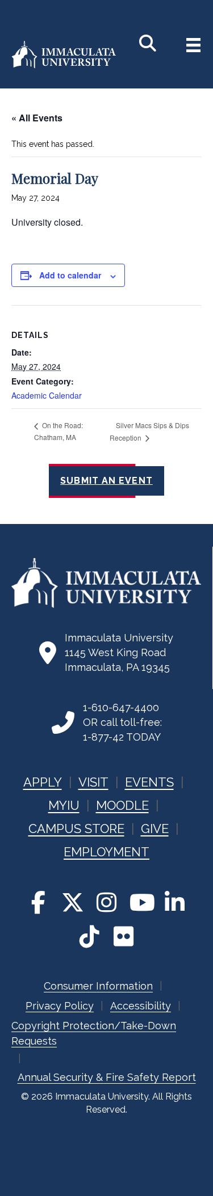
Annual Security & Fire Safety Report (107, 1077)
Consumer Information (98, 986)
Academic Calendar (46, 395)
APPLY (42, 782)
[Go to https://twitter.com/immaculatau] (72, 902)
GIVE (155, 828)
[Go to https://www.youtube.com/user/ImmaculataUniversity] (141, 902)
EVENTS (149, 782)
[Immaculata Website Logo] (63, 65)
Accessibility (140, 1006)
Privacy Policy (60, 1006)
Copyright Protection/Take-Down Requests (93, 1033)
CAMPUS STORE (76, 828)
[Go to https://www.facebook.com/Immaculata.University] (38, 902)
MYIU (64, 805)
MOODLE (122, 805)
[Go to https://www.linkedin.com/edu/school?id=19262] (175, 902)
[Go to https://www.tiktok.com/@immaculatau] (89, 936)
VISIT (93, 782)
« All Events (36, 117)
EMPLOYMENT (106, 851)
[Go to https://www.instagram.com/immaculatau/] (106, 902)
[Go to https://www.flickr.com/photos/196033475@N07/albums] (123, 936)
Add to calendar (70, 275)
